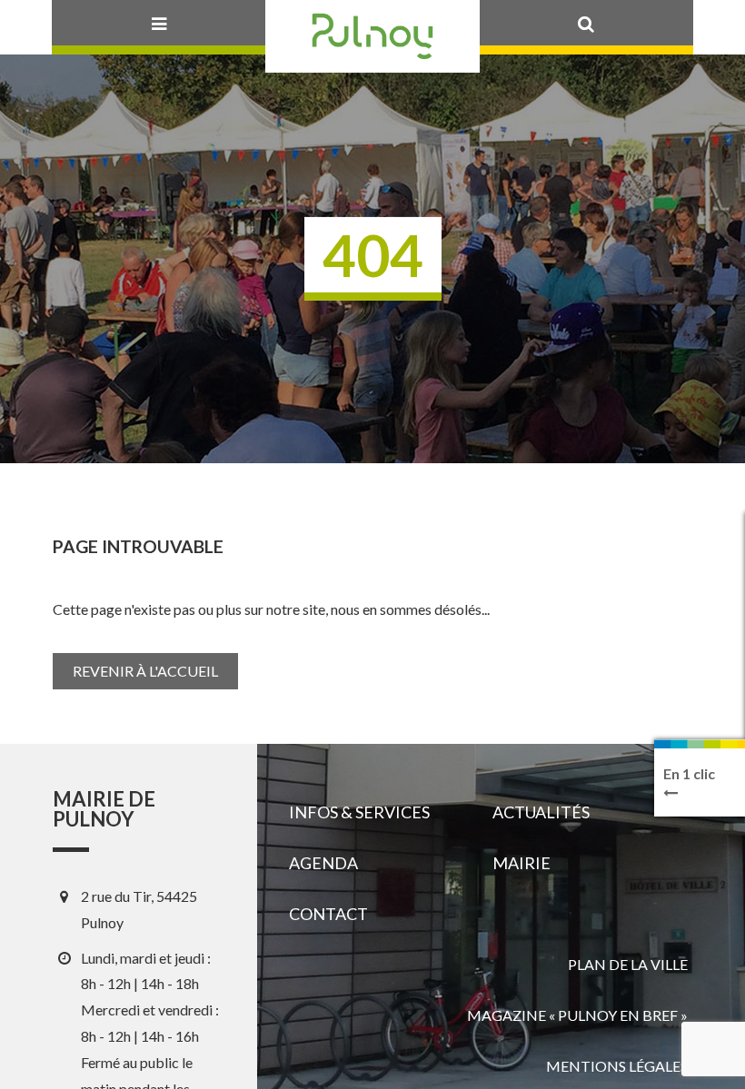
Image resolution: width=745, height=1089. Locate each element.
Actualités (541, 812)
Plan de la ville (628, 964)
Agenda (323, 863)
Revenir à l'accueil (145, 670)
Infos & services (359, 812)
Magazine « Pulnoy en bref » (577, 1015)
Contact (328, 914)
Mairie (521, 863)
